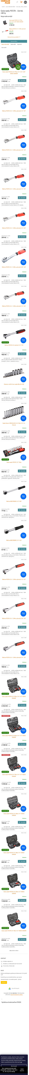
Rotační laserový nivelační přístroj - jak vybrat (11, 977)
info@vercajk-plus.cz (8, 961)
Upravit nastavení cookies (17, 994)
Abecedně (4, 47)
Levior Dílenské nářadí (10, 6)
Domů (3, 6)
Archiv (4, 982)
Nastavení (14, 1066)
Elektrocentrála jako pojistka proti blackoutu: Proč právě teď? (14, 974)
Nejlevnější (13, 44)
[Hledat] (17, 2)
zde (21, 1062)
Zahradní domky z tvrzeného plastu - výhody (11, 979)
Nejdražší (19, 44)
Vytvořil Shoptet (15, 988)
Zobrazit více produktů (13, 37)
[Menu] (25, 2)
